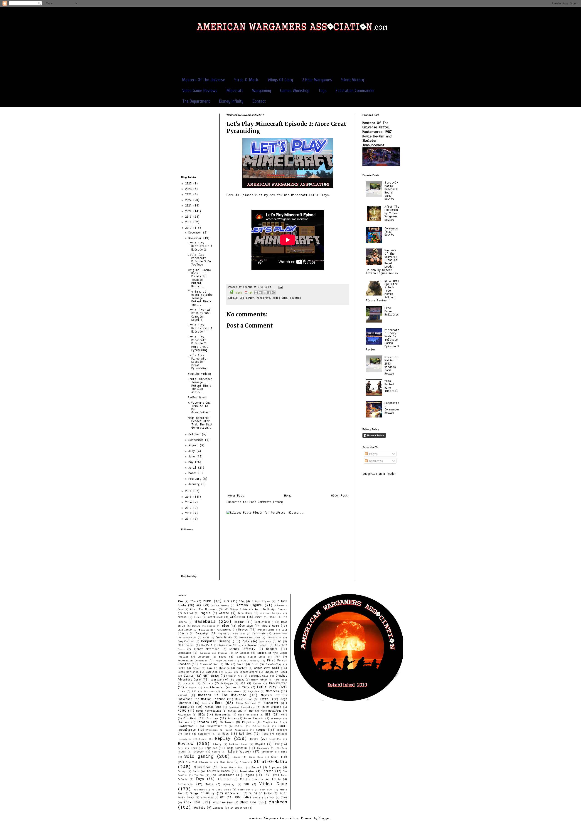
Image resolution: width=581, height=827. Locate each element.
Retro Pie (275, 739)
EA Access (242, 652)
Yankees (278, 802)
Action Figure (249, 605)
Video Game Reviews (199, 90)
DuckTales (184, 652)
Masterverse (243, 699)
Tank (196, 771)
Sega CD (211, 748)
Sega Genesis (237, 748)
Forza (240, 664)
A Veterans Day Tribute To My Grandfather (199, 407)
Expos (222, 656)
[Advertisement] (290, 56)
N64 (251, 710)
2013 (189, 507)
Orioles (212, 718)
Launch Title (240, 687)
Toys (322, 90)
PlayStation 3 (187, 726)
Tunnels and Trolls (266, 779)
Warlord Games (221, 789)
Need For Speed (248, 714)
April (193, 467)
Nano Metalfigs (271, 710)
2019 (189, 216)
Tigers (249, 775)
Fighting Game (224, 660)
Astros (182, 616)
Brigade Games (265, 629)
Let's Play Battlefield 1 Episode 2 (200, 246)
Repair (203, 739)
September (196, 440)
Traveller (224, 779)
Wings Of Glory (280, 79)
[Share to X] (264, 292)
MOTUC (182, 710)
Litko (181, 691)
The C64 (199, 775)
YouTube (295, 297)
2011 (189, 518)
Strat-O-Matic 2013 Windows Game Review (391, 365)
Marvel (182, 695)
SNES (284, 751)
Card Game (239, 633)
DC (279, 641)
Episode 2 (249, 195)
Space (237, 756)
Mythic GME (235, 710)
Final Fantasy (250, 660)
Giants (189, 675)
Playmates (248, 722)
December (195, 232)
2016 (189, 491)
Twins (209, 784)
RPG (276, 744)
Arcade (224, 613)
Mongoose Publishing (242, 706)
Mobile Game (212, 706)
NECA (201, 714)
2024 (189, 189)
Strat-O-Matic (246, 79)
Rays (225, 733)
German (228, 672)
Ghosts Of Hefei (276, 671)
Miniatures (186, 706)
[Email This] (256, 292)
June (192, 456)
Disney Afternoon (206, 649)
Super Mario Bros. (232, 767)
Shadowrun (263, 748)
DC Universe (186, 645)
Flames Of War (209, 664)
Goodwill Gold (258, 675)
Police (239, 726)
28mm (207, 601)
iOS (243, 683)
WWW (255, 797)
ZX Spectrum (238, 807)
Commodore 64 (274, 637)
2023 (189, 194)
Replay (223, 738)
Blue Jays (245, 625)
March (193, 473)
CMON (206, 637)
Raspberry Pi (206, 733)
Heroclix (189, 683)
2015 (189, 496)
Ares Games (245, 613)
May (191, 462)
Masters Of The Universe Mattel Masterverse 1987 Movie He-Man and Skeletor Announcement (376, 134)
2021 (189, 205)
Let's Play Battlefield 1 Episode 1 (200, 328)
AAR (198, 605)
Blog (225, 625)
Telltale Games (218, 771)
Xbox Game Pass (223, 802)
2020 (189, 211)
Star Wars (226, 762)
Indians (207, 683)
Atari (197, 617)
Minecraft (234, 90)
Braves (243, 629)
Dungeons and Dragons (213, 652)
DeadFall (206, 645)
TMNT (267, 775)
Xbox (284, 797)
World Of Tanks (260, 793)
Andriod (188, 613)
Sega (194, 748)
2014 (189, 502)
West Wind (266, 789)
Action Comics (220, 605)
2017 (189, 227)
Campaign (202, 633)
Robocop (217, 744)
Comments (375, 461)
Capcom (222, 633)
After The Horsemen (203, 609)
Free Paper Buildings (391, 311)
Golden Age (235, 675)
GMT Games (211, 675)
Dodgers (272, 649)
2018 (189, 222)
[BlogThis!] (260, 292)
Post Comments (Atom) (266, 502)
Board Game (270, 625)
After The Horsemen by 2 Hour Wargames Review (391, 213)
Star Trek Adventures (199, 762)
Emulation (203, 656)
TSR (242, 779)
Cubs (246, 641)
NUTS (284, 714)
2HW (226, 601)
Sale (180, 748)
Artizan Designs (270, 613)
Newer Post (236, 495)
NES (267, 714)
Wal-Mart (199, 789)
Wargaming (261, 90)
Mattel (265, 699)
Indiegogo (227, 683)
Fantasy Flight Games (250, 656)
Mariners (272, 691)
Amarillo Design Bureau (271, 609)
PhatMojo (276, 718)
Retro (254, 738)
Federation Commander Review (391, 407)
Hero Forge (280, 679)
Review (185, 743)
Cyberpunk (265, 641)
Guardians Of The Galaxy (227, 679)
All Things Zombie (235, 609)
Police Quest (260, 726)
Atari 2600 (215, 616)
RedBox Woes (197, 397)
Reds (265, 733)
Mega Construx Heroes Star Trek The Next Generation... (200, 422)
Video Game (280, 297)
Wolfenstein (233, 793)
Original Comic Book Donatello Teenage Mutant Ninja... (199, 278)
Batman (239, 621)
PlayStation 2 (272, 722)
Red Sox (245, 733)
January (194, 484)
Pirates (203, 722)
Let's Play (247, 297)
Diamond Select (257, 645)
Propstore (212, 729)
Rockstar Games (238, 744)
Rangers (281, 729)
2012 (189, 513)
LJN (194, 691)
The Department (196, 101)
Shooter (198, 751)
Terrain (267, 771)
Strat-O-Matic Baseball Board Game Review (391, 191)
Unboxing (228, 784)
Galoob (196, 668)
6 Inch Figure (261, 601)
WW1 (222, 797)
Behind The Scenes (203, 625)
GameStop (212, 671)
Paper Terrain (253, 718)
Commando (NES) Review (391, 231)
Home (287, 495)
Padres (232, 718)
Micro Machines (246, 703)
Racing (261, 729)
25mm (192, 601)
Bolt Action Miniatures (215, 629)
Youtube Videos (199, 373)
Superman (275, 767)
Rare (187, 733)
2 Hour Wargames (317, 79)
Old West (190, 718)
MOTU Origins (271, 706)
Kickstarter (278, 683)
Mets (218, 702)
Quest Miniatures (237, 729)
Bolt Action (185, 629)
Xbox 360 (192, 802)
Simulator (267, 751)
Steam (243, 762)
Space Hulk (256, 756)
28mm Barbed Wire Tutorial (391, 385)
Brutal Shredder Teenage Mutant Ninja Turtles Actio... (200, 385)
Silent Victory (352, 79)
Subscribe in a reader (379, 473)
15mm (180, 601)
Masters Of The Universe (203, 79)
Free (255, 664)
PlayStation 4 (216, 726)
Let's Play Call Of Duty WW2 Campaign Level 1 (200, 314)
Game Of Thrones (218, 668)
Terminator (247, 771)
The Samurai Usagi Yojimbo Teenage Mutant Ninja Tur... (200, 298)
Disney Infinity (231, 101)
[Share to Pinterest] (273, 292)
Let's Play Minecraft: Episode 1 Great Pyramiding (198, 361)
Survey (182, 771)
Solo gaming (198, 756)
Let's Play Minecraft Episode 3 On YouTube (199, 259)
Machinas (209, 691)
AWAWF (258, 617)
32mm (241, 601)
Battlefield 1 (264, 621)
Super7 (256, 767)
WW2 (238, 797)
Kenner (257, 683)
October (195, 434)
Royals (260, 744)
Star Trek (279, 756)
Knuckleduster (214, 687)
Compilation (186, 641)
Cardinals (259, 633)
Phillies (183, 722)
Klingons (191, 687)
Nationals (184, 714)
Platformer (226, 722)
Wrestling (207, 797)
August (194, 445)
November (195, 238)
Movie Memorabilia (208, 710)
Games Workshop (294, 90)
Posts (373, 454)
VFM (246, 784)
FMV (227, 664)
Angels (205, 613)
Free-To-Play (273, 664)
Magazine (253, 691)
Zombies (218, 807)
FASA (277, 656)
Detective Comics (229, 645)
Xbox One (248, 802)
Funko (181, 668)
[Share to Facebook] (269, 292)
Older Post (339, 495)
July (192, 451)
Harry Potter (259, 679)
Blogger (324, 818)
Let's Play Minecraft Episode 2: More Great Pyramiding (198, 343)
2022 (189, 200)
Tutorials (185, 784)
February (195, 478)
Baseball (204, 621)
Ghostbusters (248, 671)
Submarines (202, 767)
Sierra (216, 751)
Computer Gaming (215, 641)
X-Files (269, 797)
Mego (204, 703)
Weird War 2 (245, 789)
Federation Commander (355, 90)
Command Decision (249, 637)
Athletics (237, 616)
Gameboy (241, 668)
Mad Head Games (231, 691)
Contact (259, 101)
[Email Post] (280, 286)
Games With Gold (266, 668)
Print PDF (244, 292)
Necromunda (222, 714)
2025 (189, 183)
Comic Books (224, 637)
